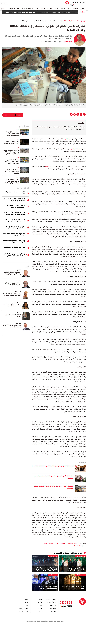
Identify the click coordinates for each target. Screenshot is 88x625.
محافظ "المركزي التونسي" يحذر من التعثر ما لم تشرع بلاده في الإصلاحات (53, 477)
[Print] (71, 114)
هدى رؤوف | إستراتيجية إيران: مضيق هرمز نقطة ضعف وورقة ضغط (14, 241)
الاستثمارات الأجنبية (49, 543)
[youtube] (65, 602)
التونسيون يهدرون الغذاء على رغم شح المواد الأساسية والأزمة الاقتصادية (53, 487)
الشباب (47, 166)
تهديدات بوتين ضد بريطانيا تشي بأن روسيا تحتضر (13, 284)
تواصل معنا (53, 608)
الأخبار (82, 8)
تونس (67, 138)
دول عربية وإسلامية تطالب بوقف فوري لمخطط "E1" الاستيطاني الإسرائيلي (11, 152)
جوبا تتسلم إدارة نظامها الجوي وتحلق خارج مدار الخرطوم (14, 234)
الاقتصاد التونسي (76, 148)
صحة (37, 8)
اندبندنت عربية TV (13, 8)
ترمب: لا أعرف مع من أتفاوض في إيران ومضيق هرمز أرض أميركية (30, 12)
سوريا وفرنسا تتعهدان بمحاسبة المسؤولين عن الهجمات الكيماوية (65, 12)
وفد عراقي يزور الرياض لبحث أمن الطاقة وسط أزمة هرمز (73, 569)
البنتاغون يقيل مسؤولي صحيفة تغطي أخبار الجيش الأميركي (11, 171)
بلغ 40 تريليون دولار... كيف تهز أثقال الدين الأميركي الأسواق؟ (46, 569)
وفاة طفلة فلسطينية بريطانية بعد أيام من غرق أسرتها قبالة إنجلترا (12, 161)
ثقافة (56, 8)
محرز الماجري (67, 41)
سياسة (75, 8)
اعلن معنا (53, 611)
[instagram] (67, 602)
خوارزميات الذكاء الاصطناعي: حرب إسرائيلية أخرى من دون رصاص (15, 227)
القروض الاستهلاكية (79, 545)
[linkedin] (63, 602)
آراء (69, 8)
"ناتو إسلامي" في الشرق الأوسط (13, 316)
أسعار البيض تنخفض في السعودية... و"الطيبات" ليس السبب (14, 248)
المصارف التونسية (72, 543)
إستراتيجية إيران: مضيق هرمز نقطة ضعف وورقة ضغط (12, 305)
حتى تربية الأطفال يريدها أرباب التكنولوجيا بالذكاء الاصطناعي (12, 294)
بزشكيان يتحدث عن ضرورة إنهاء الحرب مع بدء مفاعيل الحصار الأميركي (14, 255)
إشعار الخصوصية (52, 602)
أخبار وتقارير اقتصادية (67, 21)
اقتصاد (63, 8)
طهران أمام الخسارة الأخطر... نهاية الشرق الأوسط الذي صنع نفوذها (14, 213)
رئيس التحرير (53, 605)
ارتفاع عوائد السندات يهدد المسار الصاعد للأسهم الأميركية (45, 587)
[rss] (60, 602)
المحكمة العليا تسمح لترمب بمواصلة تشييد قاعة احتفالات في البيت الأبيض (11, 181)
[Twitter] (69, 602)
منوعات (49, 8)
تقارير (18, 139)
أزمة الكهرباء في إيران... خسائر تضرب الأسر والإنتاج (11, 142)
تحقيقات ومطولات (27, 8)
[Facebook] (71, 602)
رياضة (43, 8)
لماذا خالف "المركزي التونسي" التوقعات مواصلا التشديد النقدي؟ (52, 466)
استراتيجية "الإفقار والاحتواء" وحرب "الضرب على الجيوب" (12, 273)
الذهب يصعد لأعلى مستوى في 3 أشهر (73, 587)
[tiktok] (62, 602)
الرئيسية (83, 21)
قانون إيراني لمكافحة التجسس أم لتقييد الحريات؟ (12, 326)
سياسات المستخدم (51, 599)
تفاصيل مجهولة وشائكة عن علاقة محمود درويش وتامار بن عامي (15, 220)
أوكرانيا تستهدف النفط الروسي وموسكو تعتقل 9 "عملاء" (15, 206)
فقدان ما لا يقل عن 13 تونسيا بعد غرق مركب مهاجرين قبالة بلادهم (12, 133)
